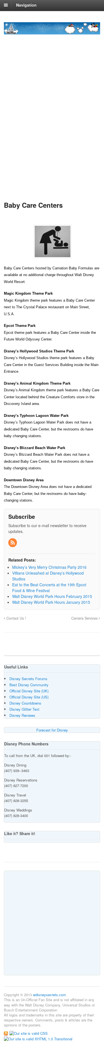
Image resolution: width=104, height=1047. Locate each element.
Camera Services (85, 618)
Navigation (26, 5)
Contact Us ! (15, 618)
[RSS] (13, 542)
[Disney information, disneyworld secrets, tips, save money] (52, 31)
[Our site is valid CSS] (28, 1033)
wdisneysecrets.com (49, 994)
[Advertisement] (52, 136)
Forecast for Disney (52, 730)
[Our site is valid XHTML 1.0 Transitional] (38, 1038)
